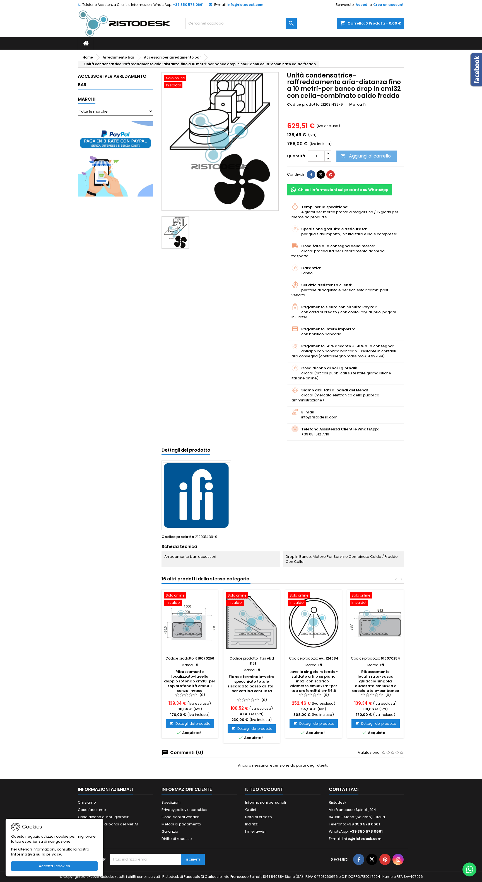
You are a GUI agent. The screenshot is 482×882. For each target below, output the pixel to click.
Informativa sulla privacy (36, 854)
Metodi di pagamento (181, 824)
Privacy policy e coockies (184, 809)
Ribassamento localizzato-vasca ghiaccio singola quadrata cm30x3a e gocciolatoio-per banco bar (375, 683)
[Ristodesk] (124, 23)
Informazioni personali (265, 802)
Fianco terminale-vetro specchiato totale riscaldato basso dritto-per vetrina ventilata (252, 684)
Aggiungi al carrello (366, 156)
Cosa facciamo (92, 809)
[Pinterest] (330, 174)
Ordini (250, 809)
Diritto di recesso (177, 838)
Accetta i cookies (54, 866)
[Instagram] (398, 859)
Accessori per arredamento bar (112, 80)
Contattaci (343, 789)
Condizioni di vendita (180, 817)
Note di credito (258, 817)
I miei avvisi (255, 831)
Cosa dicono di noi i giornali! (103, 817)
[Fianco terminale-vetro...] (251, 622)
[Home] (86, 43)
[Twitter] (371, 859)
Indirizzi (252, 824)
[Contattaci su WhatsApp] (469, 869)
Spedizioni (171, 802)
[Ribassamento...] (189, 622)
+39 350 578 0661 (188, 4)
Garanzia (170, 831)
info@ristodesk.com (245, 4)
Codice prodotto (303, 104)
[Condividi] (311, 174)
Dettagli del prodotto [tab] (186, 450)
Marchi (86, 99)
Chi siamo (87, 802)
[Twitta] (321, 174)
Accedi (362, 4)
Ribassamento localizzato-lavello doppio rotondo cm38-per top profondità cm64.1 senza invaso (189, 681)
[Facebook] (358, 859)
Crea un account (388, 4)
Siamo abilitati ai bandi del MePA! (108, 824)
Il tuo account (264, 789)
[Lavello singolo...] (313, 622)
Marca (355, 104)
